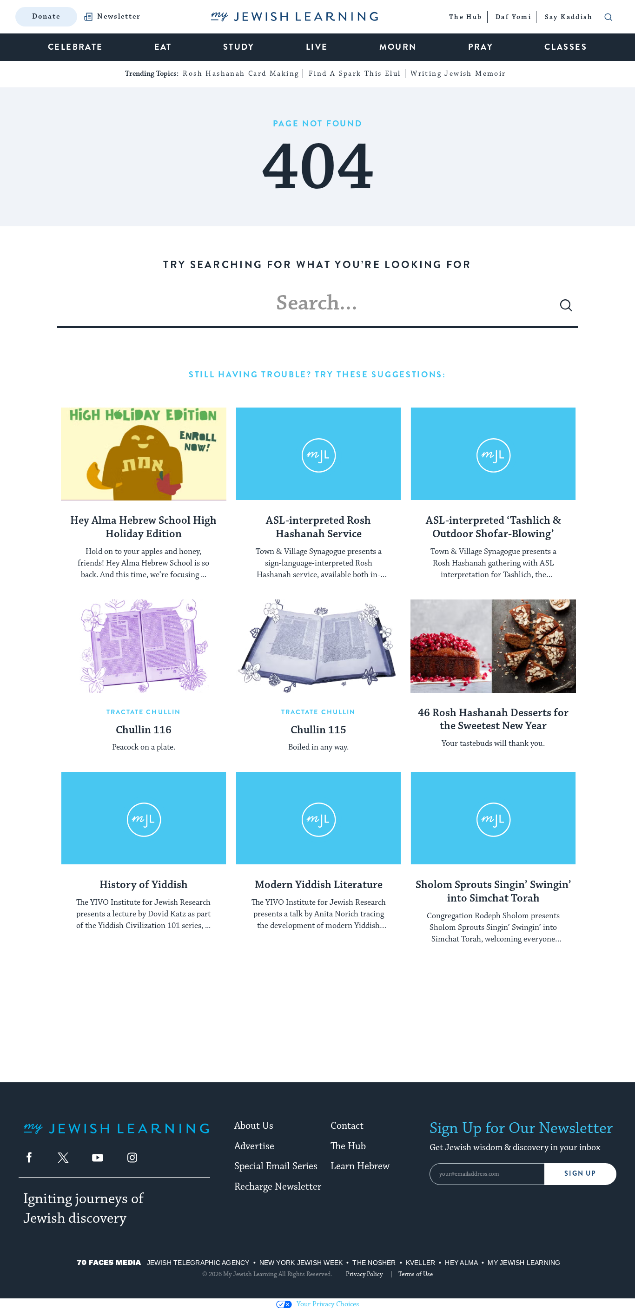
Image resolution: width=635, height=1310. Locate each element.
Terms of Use (415, 1274)
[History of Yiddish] (143, 818)
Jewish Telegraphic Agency (198, 1262)
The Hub (348, 1146)
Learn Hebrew (360, 1166)
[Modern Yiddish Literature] (318, 818)
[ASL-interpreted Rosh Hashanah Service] (318, 454)
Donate (46, 16)
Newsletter (119, 17)
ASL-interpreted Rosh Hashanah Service (318, 527)
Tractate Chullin (143, 712)
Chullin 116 (144, 730)
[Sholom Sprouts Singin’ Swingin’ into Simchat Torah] (493, 818)
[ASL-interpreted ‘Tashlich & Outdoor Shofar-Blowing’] (493, 454)
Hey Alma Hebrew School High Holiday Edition (143, 527)
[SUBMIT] (566, 309)
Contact (347, 1126)
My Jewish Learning (524, 1262)
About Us (253, 1126)
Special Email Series (276, 1166)
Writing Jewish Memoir (458, 73)
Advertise (254, 1146)
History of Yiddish (143, 885)
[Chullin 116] (143, 645)
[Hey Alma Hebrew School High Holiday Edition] (143, 454)
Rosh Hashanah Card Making (241, 73)
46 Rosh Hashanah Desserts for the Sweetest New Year (493, 720)
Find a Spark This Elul (355, 73)
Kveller (421, 1262)
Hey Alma (461, 1262)
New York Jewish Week (301, 1262)
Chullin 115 (318, 730)
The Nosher (374, 1262)
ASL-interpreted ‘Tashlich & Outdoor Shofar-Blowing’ (493, 527)
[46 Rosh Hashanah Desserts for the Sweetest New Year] (493, 645)
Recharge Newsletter (277, 1187)
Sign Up (580, 1173)
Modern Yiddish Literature (319, 885)
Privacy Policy (364, 1274)
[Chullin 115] (318, 645)
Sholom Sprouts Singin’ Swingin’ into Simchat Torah (493, 892)
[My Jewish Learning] (116, 1136)
